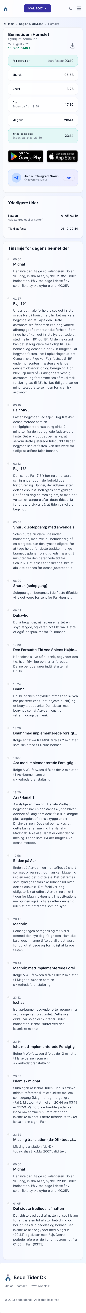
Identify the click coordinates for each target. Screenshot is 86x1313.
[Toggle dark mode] (71, 8)
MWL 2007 (35, 8)
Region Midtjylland (31, 23)
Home (10, 23)
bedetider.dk (24, 1299)
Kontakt (22, 1286)
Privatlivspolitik (40, 1286)
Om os (9, 1286)
